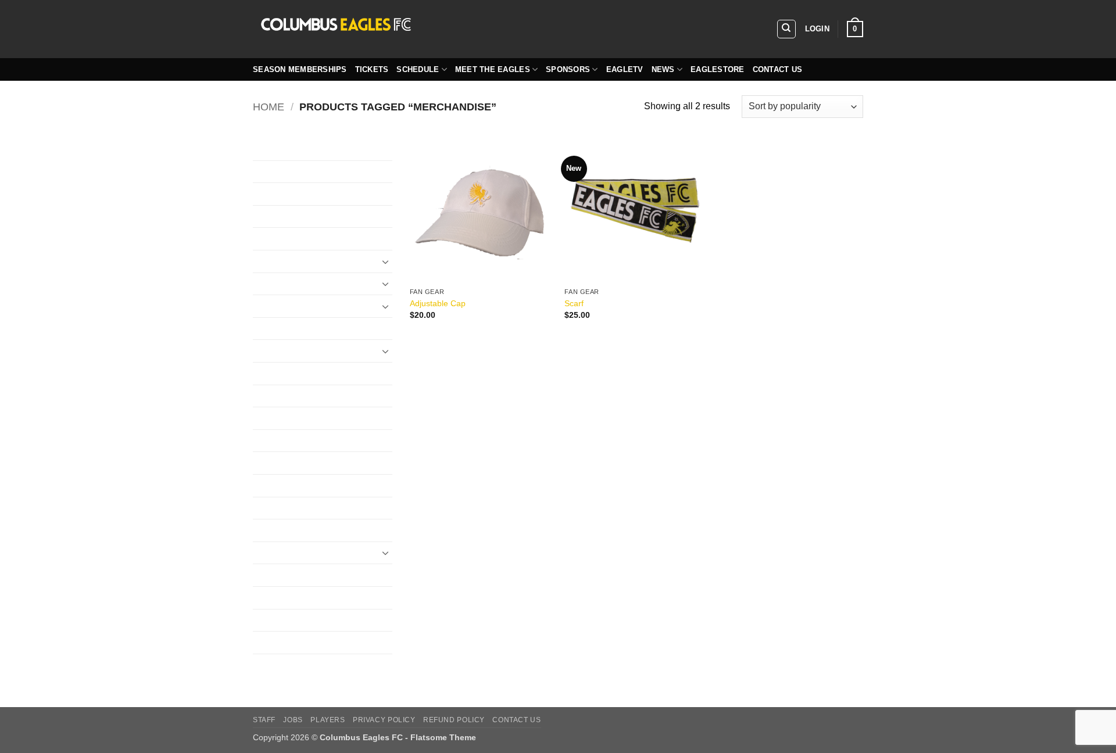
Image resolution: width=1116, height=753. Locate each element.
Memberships (281, 463)
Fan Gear (272, 373)
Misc (262, 508)
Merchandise (279, 485)
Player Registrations (295, 530)
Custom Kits (278, 149)
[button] (817, 29)
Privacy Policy (384, 720)
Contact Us (778, 69)
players (327, 720)
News (663, 69)
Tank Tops (274, 642)
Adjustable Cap (438, 303)
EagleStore (718, 69)
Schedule (417, 69)
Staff (264, 720)
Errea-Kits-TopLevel (294, 329)
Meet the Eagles (492, 69)
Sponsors (568, 69)
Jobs (292, 720)
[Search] (786, 29)
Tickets (372, 69)
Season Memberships (300, 69)
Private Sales (280, 553)
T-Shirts (269, 620)
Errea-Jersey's (282, 306)
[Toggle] (385, 261)
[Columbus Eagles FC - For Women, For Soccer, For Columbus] (427, 29)
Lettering (271, 441)
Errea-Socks (278, 351)
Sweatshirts (277, 598)
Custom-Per (277, 216)
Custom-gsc (277, 172)
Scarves (270, 575)
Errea (264, 284)
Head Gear (275, 396)
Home (268, 107)
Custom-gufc (279, 194)
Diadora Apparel (286, 261)
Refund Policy (454, 720)
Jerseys (269, 418)
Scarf (574, 303)
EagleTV (624, 69)
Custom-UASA (283, 238)
